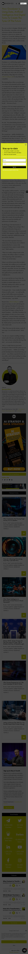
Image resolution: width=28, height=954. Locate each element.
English (22, 3)
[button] (26, 144)
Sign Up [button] (14, 167)
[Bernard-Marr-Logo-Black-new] (8, 3)
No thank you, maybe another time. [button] (10, 170)
